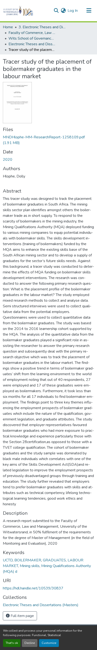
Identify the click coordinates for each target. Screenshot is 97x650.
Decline (29, 643)
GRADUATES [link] (54, 560)
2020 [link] (7, 159)
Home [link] (8, 27)
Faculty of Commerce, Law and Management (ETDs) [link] (32, 32)
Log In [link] (73, 10)
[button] (26, 10)
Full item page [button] (22, 615)
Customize (49, 643)
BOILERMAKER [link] (27, 560)
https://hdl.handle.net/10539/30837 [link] (33, 588)
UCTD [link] (8, 560)
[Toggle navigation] (89, 10)
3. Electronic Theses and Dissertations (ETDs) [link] (42, 27)
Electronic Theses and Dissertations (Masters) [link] (32, 44)
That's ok (12, 643)
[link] (48, 140)
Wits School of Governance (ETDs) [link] (32, 38)
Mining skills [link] (30, 565)
